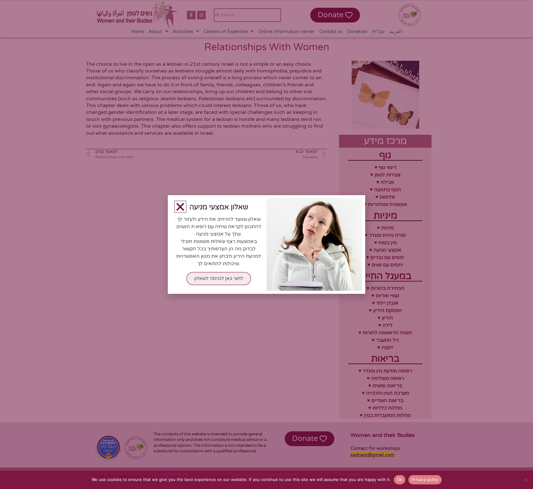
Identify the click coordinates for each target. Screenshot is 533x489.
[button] (180, 206)
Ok (400, 479)
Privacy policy (425, 479)
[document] (266, 244)
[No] (525, 480)
